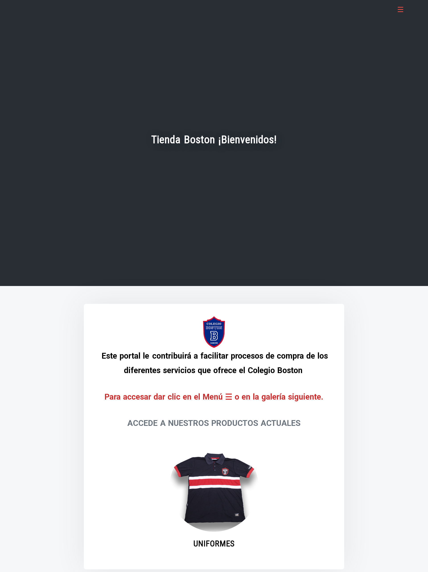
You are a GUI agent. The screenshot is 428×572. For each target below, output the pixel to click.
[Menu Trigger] (400, 9)
